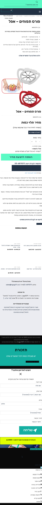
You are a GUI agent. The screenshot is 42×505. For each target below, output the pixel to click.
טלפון (40, 400)
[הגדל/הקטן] (34, 452)
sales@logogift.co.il (13, 285)
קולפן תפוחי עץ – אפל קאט (34, 269)
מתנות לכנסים (14, 307)
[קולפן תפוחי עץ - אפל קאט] (31, 260)
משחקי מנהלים (22, 310)
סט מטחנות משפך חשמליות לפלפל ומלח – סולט (10, 246)
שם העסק (39, 391)
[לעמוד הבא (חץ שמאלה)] (34, 460)
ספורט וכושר (13, 310)
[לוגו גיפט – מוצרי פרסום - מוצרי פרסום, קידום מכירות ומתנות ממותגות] (21, 11)
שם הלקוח (39, 382)
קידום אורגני (5, 342)
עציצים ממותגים (19, 312)
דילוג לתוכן (38, 465)
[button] (41, 467)
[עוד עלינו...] (7, 298)
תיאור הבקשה (38, 418)
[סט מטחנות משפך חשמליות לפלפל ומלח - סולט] (10, 236)
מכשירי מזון (19, 16)
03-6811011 (27, 285)
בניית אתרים (12, 342)
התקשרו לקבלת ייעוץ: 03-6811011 (28, 163)
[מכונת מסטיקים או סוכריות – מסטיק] (10, 260)
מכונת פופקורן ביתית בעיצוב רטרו (32, 245)
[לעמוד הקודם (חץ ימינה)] (40, 460)
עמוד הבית (39, 16)
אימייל (40, 409)
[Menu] (40, 11)
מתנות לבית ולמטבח (29, 16)
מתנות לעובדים (24, 307)
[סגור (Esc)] (40, 452)
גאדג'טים (31, 310)
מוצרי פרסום (34, 307)
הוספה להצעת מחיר (21, 157)
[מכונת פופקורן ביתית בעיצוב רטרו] (31, 236)
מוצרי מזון (33, 173)
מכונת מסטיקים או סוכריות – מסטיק (10, 269)
